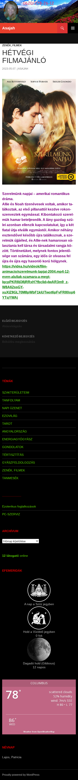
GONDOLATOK (12, 447)
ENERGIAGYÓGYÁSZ (17, 439)
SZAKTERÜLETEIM (15, 392)
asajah (23, 68)
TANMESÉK (10, 478)
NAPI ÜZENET (12, 408)
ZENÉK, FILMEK (12, 45)
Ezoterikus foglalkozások (19, 506)
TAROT (7, 423)
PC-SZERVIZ (11, 514)
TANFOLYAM (11, 400)
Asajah (8, 28)
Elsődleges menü (73, 28)
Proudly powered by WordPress (20, 774)
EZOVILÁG (9, 416)
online (15, 555)
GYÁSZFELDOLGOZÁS (18, 462)
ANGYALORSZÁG (14, 431)
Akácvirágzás (14, 323)
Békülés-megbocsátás (18, 339)
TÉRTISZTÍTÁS (13, 454)
